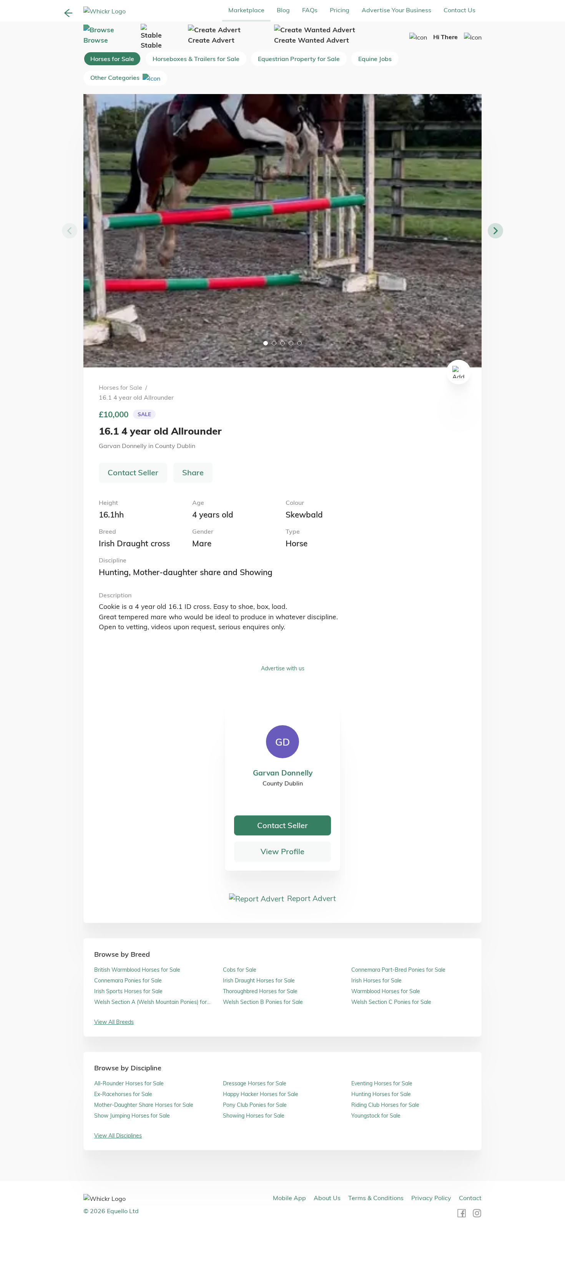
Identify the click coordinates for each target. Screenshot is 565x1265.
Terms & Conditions (376, 1198)
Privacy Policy (431, 1198)
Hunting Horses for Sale (381, 1094)
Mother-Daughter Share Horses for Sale (143, 1104)
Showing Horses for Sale (253, 1115)
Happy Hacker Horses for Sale (260, 1094)
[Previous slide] (69, 230)
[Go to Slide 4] (291, 343)
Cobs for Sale (239, 969)
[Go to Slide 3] (282, 343)
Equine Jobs (375, 59)
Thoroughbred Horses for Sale (260, 991)
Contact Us (459, 10)
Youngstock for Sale (375, 1115)
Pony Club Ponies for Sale (255, 1104)
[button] (282, 230)
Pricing (339, 10)
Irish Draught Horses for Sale (259, 980)
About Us (327, 1198)
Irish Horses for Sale (376, 980)
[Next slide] (495, 230)
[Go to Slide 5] (299, 343)
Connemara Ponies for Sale (128, 980)
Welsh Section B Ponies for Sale (263, 1002)
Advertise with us (282, 668)
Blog (283, 10)
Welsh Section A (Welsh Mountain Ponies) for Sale (150, 1002)
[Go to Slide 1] (265, 343)
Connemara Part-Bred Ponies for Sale (398, 969)
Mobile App (289, 1198)
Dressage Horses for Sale (254, 1083)
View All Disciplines (118, 1135)
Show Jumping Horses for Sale (132, 1115)
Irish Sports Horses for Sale (128, 991)
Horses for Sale (112, 59)
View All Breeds (114, 1022)
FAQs (309, 10)
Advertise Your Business (396, 10)
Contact (470, 1198)
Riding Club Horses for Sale (385, 1104)
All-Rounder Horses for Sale (129, 1083)
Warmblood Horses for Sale (385, 991)
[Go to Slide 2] (274, 343)
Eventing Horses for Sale (381, 1083)
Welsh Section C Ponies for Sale (391, 1002)
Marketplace (246, 10)
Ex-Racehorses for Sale (123, 1094)
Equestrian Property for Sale (299, 59)
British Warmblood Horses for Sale (137, 969)
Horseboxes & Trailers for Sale (196, 59)
